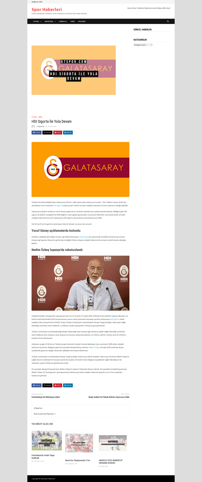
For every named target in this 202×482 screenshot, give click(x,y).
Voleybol (82, 21)
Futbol (36, 21)
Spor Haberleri (47, 9)
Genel (40, 117)
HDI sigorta (114, 319)
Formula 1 (63, 21)
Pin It (59, 132)
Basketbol (49, 21)
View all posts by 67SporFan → (44, 414)
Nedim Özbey (93, 347)
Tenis (72, 21)
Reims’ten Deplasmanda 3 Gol (77, 460)
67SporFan (40, 126)
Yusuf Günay (84, 237)
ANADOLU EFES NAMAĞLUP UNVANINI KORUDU (110, 461)
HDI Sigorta (58, 205)
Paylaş (37, 132)
